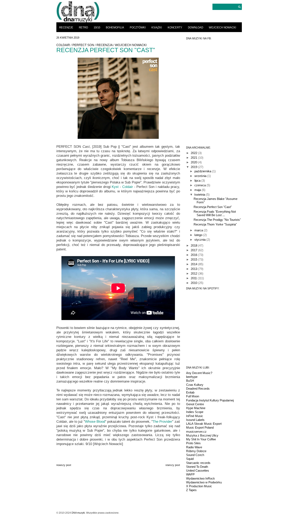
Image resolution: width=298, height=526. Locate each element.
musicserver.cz (196, 431)
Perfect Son (83, 45)
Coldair (63, 45)
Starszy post (172, 465)
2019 (194, 167)
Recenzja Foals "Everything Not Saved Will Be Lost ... (215, 213)
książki (156, 27)
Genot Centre (195, 404)
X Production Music (199, 486)
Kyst (115, 187)
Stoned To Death (197, 466)
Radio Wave (194, 447)
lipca (197, 180)
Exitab (190, 392)
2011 (194, 278)
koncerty (175, 27)
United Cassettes (197, 470)
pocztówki (138, 27)
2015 (194, 259)
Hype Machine (195, 408)
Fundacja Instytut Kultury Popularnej (210, 400)
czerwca (200, 185)
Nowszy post (63, 465)
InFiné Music (194, 416)
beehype (191, 376)
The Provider (162, 422)
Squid (190, 458)
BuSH (190, 380)
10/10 (97, 27)
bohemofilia (115, 27)
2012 (194, 273)
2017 (194, 250)
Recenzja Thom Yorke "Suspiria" (215, 224)
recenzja (104, 45)
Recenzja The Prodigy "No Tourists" (217, 219)
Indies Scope (194, 412)
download (195, 27)
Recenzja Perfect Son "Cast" (213, 207)
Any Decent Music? (199, 373)
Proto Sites (193, 443)
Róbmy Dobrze (196, 451)
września (200, 176)
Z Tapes (191, 490)
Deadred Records (198, 388)
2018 (194, 245)
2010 (194, 283)
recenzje (66, 27)
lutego (198, 235)
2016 (194, 255)
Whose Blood (95, 422)
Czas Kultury (194, 384)
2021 (194, 157)
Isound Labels (195, 419)
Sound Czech (195, 455)
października (203, 171)
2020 (194, 162)
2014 (194, 264)
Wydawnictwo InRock (200, 478)
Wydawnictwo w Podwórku (204, 482)
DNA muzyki (78, 512)
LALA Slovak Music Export (204, 423)
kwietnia (200, 194)
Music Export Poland (200, 427)
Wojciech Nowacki (222, 27)
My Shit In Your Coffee (201, 439)
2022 (194, 153)
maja (198, 190)
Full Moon (192, 396)
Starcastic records (198, 463)
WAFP (190, 474)
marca (199, 230)
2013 (194, 269)
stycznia (200, 239)
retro (83, 27)
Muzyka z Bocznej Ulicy (202, 435)
